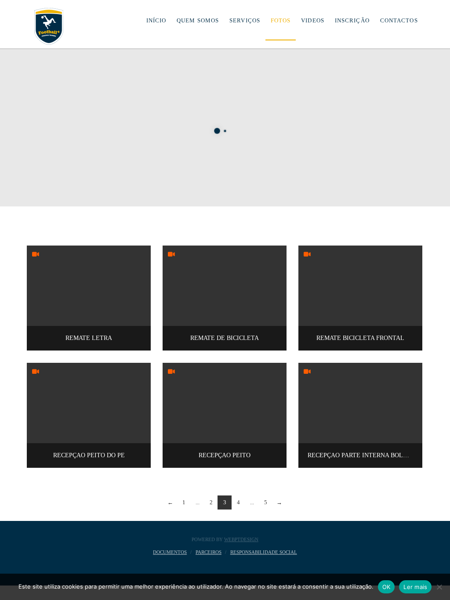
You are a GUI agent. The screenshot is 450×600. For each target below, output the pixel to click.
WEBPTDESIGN (241, 539)
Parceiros (208, 552)
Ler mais (415, 586)
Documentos (170, 552)
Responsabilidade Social (263, 552)
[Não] (439, 586)
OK (386, 586)
